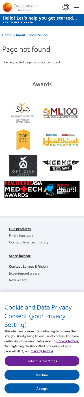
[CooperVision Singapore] (42, 7)
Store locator (20, 255)
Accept (42, 388)
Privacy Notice (42, 351)
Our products (20, 228)
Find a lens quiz (21, 235)
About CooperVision (32, 35)
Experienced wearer (25, 273)
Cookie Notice (67, 341)
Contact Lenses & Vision (28, 266)
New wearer (18, 280)
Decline (42, 375)
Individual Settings (42, 361)
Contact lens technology (29, 242)
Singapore (66, 7)
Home (7, 35)
